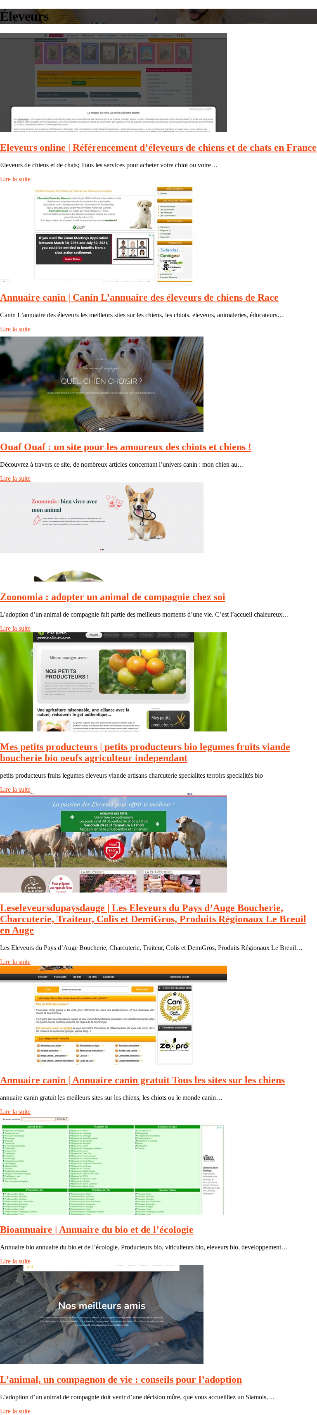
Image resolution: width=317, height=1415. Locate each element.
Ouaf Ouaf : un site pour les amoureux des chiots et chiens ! (125, 447)
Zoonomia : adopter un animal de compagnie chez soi (112, 596)
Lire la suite (15, 179)
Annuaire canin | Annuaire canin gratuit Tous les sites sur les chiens (142, 1080)
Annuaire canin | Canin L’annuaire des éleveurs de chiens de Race (139, 297)
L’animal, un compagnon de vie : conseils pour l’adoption (121, 1379)
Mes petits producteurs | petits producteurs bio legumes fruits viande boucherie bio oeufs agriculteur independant (145, 752)
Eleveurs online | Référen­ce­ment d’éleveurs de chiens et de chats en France (158, 147)
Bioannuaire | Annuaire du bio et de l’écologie (97, 1229)
